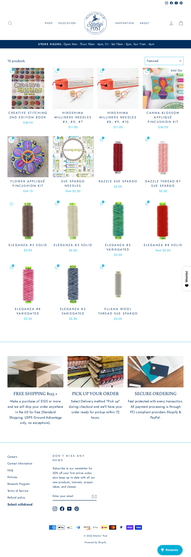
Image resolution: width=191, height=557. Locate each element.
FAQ (10, 470)
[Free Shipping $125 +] (35, 372)
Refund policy (16, 497)
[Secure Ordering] (156, 372)
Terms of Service (17, 491)
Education (67, 23)
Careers (12, 457)
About (145, 23)
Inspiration (124, 23)
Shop (49, 23)
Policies (12, 477)
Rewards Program (18, 484)
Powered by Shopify (95, 542)
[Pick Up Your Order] (95, 372)
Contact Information (19, 463)
